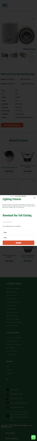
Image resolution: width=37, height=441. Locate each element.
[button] (34, 197)
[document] (18, 220)
